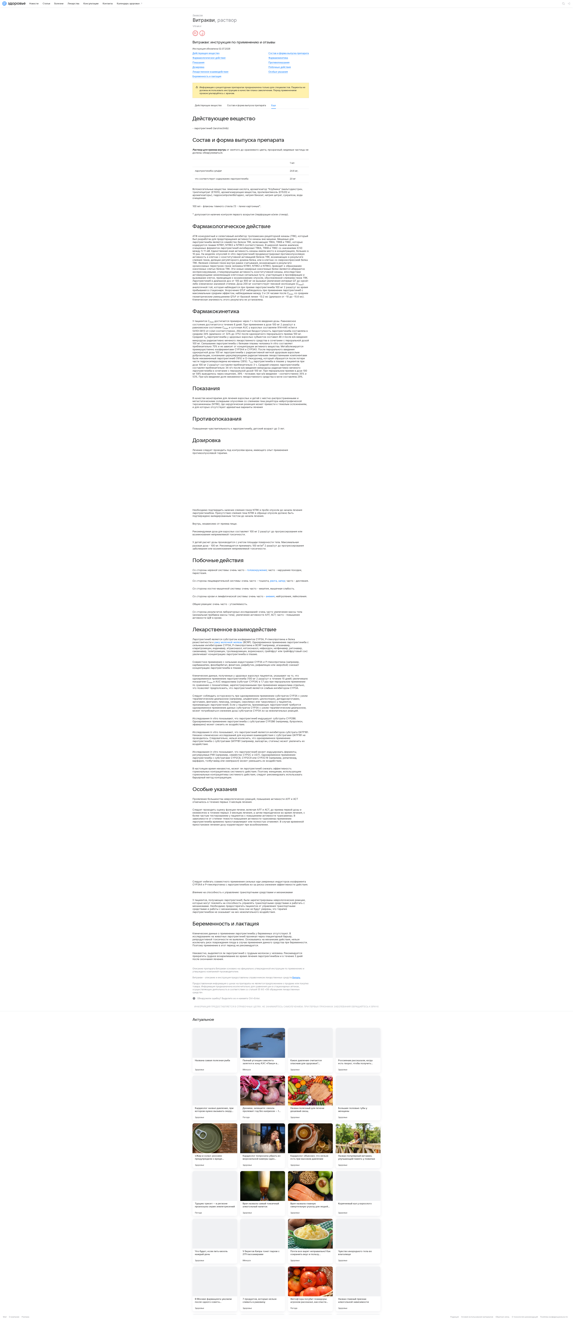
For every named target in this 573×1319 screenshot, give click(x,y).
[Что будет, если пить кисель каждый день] (214, 1241)
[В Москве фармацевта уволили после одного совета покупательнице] (214, 1289)
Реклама (25, 1317)
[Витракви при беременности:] (195, 34)
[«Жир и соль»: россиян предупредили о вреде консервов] (214, 1145)
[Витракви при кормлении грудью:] (202, 34)
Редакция (454, 1317)
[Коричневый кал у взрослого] (358, 1193)
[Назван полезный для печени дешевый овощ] (310, 1098)
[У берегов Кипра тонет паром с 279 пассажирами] (262, 1241)
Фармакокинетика (278, 58)
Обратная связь (502, 1317)
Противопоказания (278, 62)
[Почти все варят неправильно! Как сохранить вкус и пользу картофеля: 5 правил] (310, 1241)
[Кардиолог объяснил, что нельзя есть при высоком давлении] (310, 1145)
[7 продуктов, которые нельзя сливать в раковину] (262, 1289)
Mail (5, 1317)
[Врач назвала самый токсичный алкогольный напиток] (262, 1193)
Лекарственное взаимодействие (210, 72)
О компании (14, 1317)
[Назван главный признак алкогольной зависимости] (358, 1289)
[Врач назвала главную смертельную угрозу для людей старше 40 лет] (310, 1193)
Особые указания (278, 72)
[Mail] (4, 3)
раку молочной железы (228, 642)
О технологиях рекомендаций (525, 1317)
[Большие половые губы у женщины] (358, 1098)
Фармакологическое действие (209, 58)
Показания (198, 62)
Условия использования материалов (477, 1317)
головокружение (257, 570)
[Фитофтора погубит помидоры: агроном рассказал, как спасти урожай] (310, 1289)
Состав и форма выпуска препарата (288, 53)
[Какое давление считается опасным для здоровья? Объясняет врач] (310, 1050)
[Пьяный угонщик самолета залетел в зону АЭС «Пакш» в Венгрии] (262, 1050)
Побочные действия (279, 67)
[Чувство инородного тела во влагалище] (358, 1241)
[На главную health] (16, 3)
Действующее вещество (206, 53)
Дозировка (198, 67)
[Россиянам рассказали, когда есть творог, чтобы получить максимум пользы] (358, 1050)
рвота (273, 580)
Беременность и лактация (206, 76)
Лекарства (198, 15)
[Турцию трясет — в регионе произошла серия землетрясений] (214, 1193)
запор (281, 580)
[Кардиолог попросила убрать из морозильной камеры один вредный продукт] (262, 1145)
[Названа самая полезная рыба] (214, 1050)
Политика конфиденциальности (554, 1317)
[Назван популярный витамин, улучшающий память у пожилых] (358, 1145)
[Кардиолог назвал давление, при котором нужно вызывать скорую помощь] (214, 1098)
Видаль (296, 977)
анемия (270, 596)
